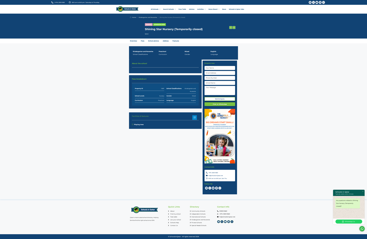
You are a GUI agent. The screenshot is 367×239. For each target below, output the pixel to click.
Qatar (147, 34)
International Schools (198, 217)
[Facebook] (310, 2)
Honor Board (212, 9)
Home (134, 17)
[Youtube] (316, 2)
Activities (200, 9)
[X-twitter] (313, 2)
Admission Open (159, 24)
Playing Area (139, 124)
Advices (191, 9)
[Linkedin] (320, 2)
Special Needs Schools (198, 225)
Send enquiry (220, 99)
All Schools (154, 9)
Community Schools (198, 211)
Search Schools (168, 9)
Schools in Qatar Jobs (236, 9)
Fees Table (182, 9)
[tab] (194, 117)
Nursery (149, 24)
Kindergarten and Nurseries (148, 17)
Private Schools (196, 222)
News (224, 9)
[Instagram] (323, 2)
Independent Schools (198, 214)
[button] (230, 27)
